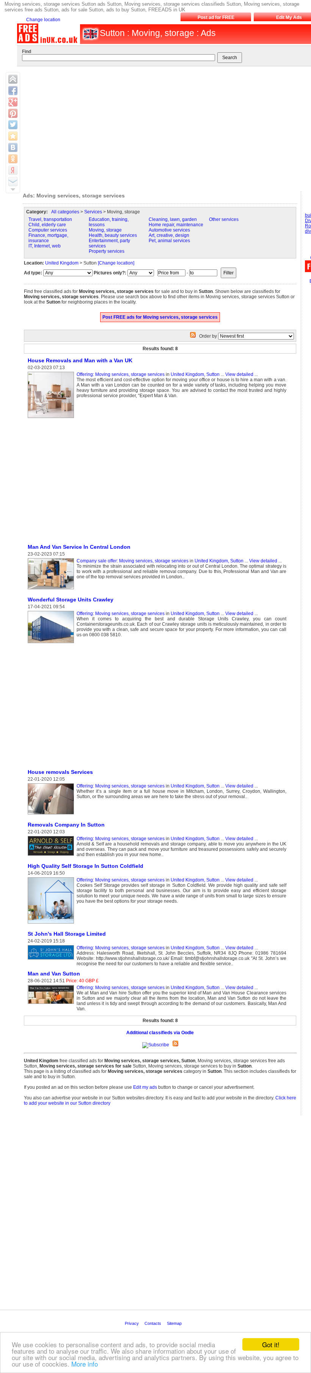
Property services (106, 251)
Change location (43, 19)
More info (84, 1363)
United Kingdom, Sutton (195, 374)
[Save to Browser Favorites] (12, 136)
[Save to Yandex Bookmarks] (12, 170)
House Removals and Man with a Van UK (80, 360)
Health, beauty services (113, 235)
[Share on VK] (12, 147)
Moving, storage (105, 230)
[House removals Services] (52, 814)
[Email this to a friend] (12, 181)
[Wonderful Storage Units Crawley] (52, 643)
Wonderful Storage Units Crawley (70, 599)
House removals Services (60, 772)
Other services (224, 219)
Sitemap (175, 1323)
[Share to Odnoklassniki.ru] (12, 158)
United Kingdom (62, 263)
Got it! (271, 1344)
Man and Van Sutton (54, 974)
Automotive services (169, 230)
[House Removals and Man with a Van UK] (52, 418)
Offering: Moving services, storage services (121, 374)
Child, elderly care (47, 224)
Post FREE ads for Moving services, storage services (160, 317)
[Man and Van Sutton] (52, 1004)
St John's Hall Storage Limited (67, 934)
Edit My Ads (289, 17)
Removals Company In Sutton (66, 825)
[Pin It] (12, 113)
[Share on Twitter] (12, 124)
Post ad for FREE (216, 17)
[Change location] (116, 263)
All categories (65, 211)
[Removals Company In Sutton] (52, 856)
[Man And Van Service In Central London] (52, 589)
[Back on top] (12, 79)
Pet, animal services (169, 240)
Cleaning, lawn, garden (173, 219)
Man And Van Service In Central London (79, 547)
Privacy (132, 1323)
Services (93, 211)
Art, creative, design (169, 235)
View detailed (239, 374)
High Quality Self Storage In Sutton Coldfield (85, 866)
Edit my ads (145, 1087)
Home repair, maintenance (176, 224)
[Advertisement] (87, 482)
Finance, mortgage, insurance (48, 238)
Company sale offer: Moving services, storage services (132, 561)
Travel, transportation (50, 219)
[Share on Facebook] (12, 90)
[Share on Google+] (12, 101)
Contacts (153, 1323)
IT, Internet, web (44, 246)
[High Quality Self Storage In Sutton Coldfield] (52, 924)
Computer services (47, 230)
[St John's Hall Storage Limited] (52, 960)
